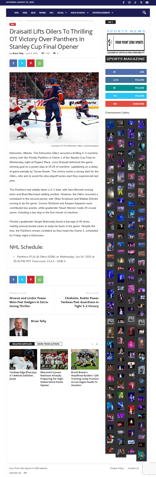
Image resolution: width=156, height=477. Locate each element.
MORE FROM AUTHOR (48, 343)
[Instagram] (129, 3)
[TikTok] (135, 3)
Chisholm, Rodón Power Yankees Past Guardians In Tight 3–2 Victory (80, 302)
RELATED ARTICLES (22, 343)
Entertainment (101, 12)
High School (78, 12)
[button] (144, 13)
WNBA (42, 12)
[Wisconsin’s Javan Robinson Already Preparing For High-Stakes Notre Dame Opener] (54, 359)
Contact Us (133, 468)
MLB (33, 12)
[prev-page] (92, 344)
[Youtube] (147, 3)
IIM (25, 472)
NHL (16, 12)
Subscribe (138, 103)
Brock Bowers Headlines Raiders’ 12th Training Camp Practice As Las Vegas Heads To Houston (85, 379)
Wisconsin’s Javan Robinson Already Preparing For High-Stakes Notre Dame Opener (52, 379)
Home (12, 20)
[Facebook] (123, 3)
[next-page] (97, 344)
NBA (25, 12)
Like (142, 71)
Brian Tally (18, 53)
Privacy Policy (117, 468)
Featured (45, 368)
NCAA (60, 12)
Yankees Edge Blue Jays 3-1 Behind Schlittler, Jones (23, 375)
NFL (52, 12)
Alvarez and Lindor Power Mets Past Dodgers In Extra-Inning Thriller (29, 302)
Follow (139, 79)
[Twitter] (22, 63)
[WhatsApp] (39, 63)
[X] (141, 3)
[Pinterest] (31, 63)
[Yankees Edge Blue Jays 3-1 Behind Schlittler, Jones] (23, 359)
